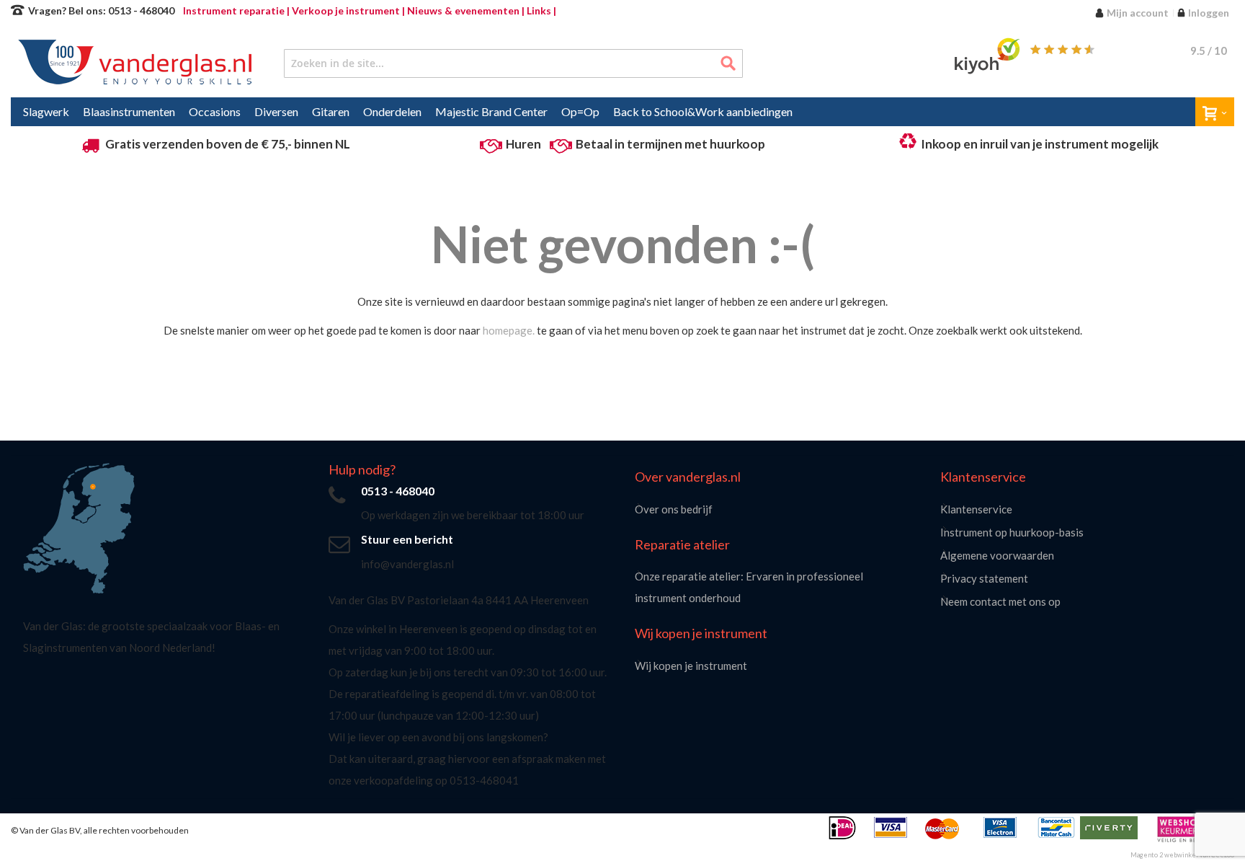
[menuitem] (46, 111)
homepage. (509, 330)
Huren (523, 143)
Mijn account (1138, 12)
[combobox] (513, 63)
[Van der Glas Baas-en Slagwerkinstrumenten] (131, 63)
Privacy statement (984, 578)
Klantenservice (976, 509)
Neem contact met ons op (1000, 601)
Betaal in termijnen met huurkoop (670, 143)
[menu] (622, 111)
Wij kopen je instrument (691, 665)
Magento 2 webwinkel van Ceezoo (1182, 855)
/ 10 (1208, 50)
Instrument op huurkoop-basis (1012, 532)
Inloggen (1208, 12)
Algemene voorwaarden (997, 555)
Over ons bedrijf (674, 509)
